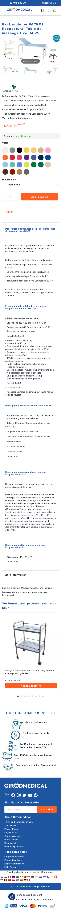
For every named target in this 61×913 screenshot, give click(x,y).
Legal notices (10, 832)
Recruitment (10, 843)
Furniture (48, 588)
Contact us (49, 3)
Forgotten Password (14, 856)
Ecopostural (8, 595)
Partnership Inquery (14, 846)
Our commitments (12, 836)
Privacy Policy (11, 829)
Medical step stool (30, 588)
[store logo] (19, 11)
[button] (18, 696)
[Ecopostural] (30, 88)
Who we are (10, 825)
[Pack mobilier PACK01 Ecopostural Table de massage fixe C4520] (11, 70)
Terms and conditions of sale (18, 822)
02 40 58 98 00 (17, 3)
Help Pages (10, 867)
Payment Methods (13, 860)
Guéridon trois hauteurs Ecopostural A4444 (31, 494)
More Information (15, 574)
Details (8, 212)
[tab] (30, 213)
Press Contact (11, 839)
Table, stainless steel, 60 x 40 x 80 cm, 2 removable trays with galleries (30, 672)
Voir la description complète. (17, 118)
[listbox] (30, 160)
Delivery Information (14, 863)
